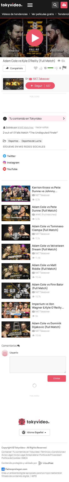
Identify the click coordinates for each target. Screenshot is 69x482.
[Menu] (30, 5)
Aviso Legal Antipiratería (26, 454)
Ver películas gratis (43, 14)
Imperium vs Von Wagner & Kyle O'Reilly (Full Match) (47, 305)
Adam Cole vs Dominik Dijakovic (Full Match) (46, 325)
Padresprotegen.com (16, 469)
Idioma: (35, 432)
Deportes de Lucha (31, 140)
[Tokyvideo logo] (34, 422)
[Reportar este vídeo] (64, 68)
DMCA (25, 457)
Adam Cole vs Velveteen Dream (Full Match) (48, 247)
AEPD (34, 476)
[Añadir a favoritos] (36, 68)
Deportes (13, 140)
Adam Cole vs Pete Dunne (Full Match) (44, 208)
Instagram (13, 162)
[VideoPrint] (45, 463)
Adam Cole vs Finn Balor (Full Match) (47, 286)
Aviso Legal (7, 454)
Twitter (11, 156)
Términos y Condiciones (53, 451)
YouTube (12, 169)
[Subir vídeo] (64, 5)
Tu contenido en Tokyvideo (26, 451)
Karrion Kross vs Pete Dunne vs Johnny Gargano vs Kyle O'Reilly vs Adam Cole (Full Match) (48, 189)
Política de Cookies (11, 457)
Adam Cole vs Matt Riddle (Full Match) (44, 266)
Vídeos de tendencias (15, 14)
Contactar (7, 451)
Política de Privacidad (50, 454)
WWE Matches (25, 127)
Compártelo (16, 68)
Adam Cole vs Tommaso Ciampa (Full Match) (47, 228)
